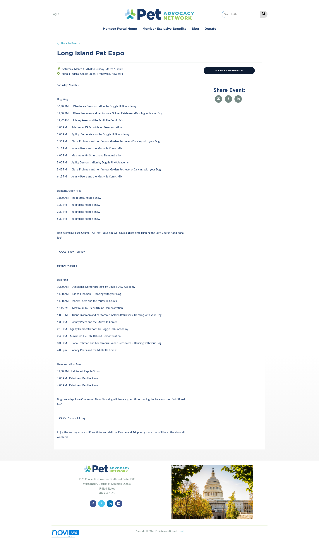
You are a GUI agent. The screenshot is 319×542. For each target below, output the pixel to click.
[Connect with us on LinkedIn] (110, 503)
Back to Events (70, 43)
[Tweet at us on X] (101, 503)
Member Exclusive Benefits (164, 28)
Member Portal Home (120, 28)
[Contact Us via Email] (118, 503)
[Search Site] (263, 14)
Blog (195, 28)
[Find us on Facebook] (93, 503)
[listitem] (56, 14)
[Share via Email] (218, 99)
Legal (181, 531)
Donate (210, 28)
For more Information (229, 70)
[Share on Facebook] (228, 99)
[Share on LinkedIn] (238, 99)
